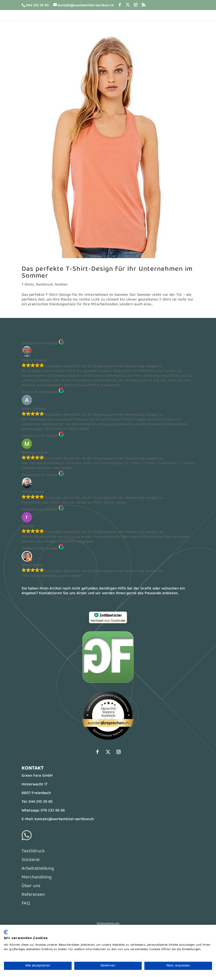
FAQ (26, 903)
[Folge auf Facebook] (97, 752)
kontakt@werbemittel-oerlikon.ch (64, 819)
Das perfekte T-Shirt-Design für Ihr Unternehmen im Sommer (107, 272)
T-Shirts (28, 285)
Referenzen (33, 895)
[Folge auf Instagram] (118, 752)
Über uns (31, 886)
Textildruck (44, 285)
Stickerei (31, 860)
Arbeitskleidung (38, 869)
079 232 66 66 (53, 810)
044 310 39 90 (40, 802)
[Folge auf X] (108, 752)
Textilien (61, 285)
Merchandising (37, 877)
